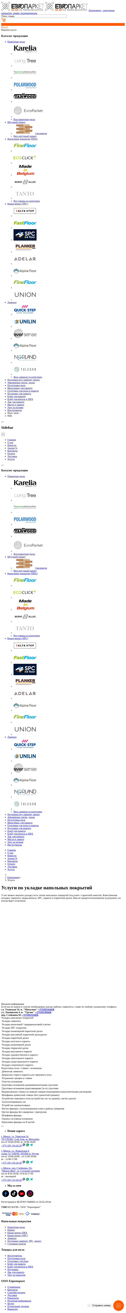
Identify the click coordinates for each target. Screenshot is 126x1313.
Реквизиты (13, 1298)
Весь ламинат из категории (28, 377)
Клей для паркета (16, 396)
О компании (13, 1287)
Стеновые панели (16, 1243)
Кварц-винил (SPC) (17, 203)
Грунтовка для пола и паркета (23, 391)
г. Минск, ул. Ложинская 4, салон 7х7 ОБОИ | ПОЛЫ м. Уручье (20, 1152)
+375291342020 (46, 1009)
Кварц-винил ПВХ (17, 1232)
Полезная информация (19, 1300)
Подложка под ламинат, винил (23, 380)
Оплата (11, 453)
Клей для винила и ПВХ (20, 399)
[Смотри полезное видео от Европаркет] (22, 1196)
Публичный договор (18, 1306)
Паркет (11, 1230)
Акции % (12, 448)
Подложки (12, 1269)
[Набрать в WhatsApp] (27, 1145)
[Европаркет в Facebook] (6, 1196)
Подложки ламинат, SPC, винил (24, 1241)
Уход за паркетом (16, 1275)
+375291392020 (43, 1012)
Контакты (12, 450)
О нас (10, 442)
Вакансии (12, 1309)
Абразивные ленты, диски (21, 382)
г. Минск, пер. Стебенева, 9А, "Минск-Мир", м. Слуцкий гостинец (20, 1169)
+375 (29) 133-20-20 (11, 1180)
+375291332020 (30, 1015)
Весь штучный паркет (25, 136)
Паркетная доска (16, 41)
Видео (10, 1303)
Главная (11, 439)
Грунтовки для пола (17, 1261)
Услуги (11, 459)
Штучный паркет (16, 122)
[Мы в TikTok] (14, 1196)
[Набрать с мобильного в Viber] (23, 1145)
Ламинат (12, 302)
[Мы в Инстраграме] (30, 1196)
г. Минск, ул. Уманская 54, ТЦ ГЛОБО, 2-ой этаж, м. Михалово (20, 1137)
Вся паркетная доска (24, 119)
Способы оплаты (16, 1292)
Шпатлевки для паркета (19, 388)
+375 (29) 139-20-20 (11, 1163)
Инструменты (14, 410)
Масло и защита (15, 404)
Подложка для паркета (19, 393)
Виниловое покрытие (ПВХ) (22, 139)
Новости (11, 445)
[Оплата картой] (12, 1215)
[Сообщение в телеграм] (31, 1145)
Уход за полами (15, 407)
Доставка (12, 456)
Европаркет (13, 877)
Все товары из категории (27, 201)
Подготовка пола (16, 385)
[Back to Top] (2, 1126)
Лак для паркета (15, 402)
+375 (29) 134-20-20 (11, 1145)
